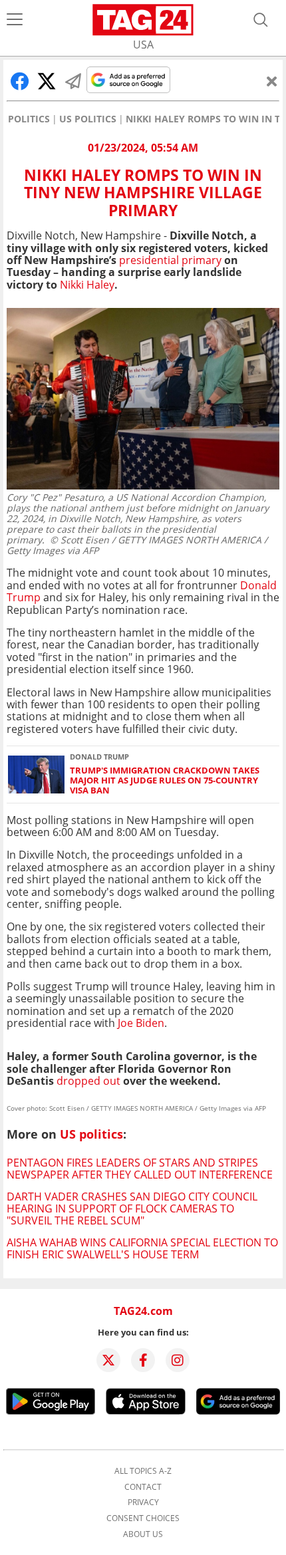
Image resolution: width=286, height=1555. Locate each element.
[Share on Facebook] (20, 81)
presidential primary (168, 260)
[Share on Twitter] (46, 81)
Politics (29, 119)
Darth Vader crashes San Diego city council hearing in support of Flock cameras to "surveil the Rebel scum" (132, 1208)
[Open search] (260, 20)
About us (143, 1534)
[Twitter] (108, 1360)
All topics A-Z (143, 1471)
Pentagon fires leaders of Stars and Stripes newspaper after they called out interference (140, 1168)
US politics (87, 119)
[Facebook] (143, 1360)
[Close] (272, 81)
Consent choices (143, 1518)
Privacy (143, 1502)
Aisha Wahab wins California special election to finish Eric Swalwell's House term (142, 1248)
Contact (143, 1487)
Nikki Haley (87, 284)
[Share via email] (73, 81)
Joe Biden (141, 1023)
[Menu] (15, 20)
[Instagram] (178, 1360)
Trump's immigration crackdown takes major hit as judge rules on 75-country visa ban (164, 781)
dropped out (90, 1080)
